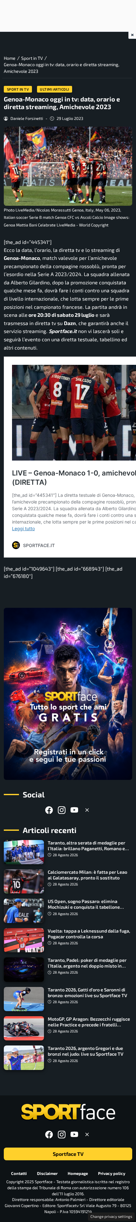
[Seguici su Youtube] (74, 810)
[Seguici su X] (87, 810)
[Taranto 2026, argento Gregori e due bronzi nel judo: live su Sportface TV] (24, 1057)
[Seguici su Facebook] (49, 810)
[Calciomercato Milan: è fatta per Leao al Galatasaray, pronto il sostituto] (24, 881)
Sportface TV (68, 1154)
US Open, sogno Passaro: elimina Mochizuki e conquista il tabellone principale (84, 907)
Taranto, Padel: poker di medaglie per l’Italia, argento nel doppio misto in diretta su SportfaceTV (87, 965)
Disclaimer (47, 1173)
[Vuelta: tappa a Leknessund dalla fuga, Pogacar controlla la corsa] (24, 940)
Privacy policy (111, 1173)
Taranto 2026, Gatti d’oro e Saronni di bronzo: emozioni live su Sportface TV (87, 992)
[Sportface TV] (68, 694)
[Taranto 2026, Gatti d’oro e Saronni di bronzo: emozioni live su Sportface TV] (24, 999)
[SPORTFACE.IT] (68, 1112)
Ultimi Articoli (54, 89)
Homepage (78, 1173)
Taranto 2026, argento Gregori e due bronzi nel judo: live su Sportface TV (85, 1051)
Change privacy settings (111, 1216)
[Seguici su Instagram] (61, 810)
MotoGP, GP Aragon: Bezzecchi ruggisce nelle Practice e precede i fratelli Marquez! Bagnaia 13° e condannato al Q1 (89, 1027)
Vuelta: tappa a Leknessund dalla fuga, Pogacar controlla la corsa (89, 933)
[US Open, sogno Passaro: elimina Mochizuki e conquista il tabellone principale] (24, 911)
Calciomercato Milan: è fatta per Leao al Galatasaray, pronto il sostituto (87, 874)
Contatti (19, 1173)
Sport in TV (18, 89)
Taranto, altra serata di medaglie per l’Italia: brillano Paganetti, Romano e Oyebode (86, 848)
